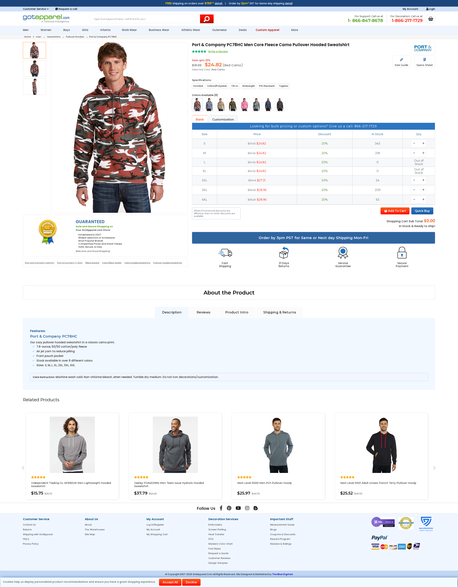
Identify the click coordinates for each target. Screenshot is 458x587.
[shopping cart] (430, 18)
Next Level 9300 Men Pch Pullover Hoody (264, 483)
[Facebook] (221, 509)
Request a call (68, 9)
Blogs (273, 529)
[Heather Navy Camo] (268, 104)
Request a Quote (218, 553)
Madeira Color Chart (220, 544)
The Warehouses (95, 529)
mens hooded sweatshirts (137, 262)
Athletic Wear (191, 30)
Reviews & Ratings (280, 544)
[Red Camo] (197, 104)
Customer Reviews (219, 558)
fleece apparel (92, 262)
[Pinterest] (229, 509)
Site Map (90, 534)
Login (431, 9)
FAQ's (26, 539)
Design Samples (218, 563)
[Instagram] (247, 509)
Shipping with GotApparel (38, 534)
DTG (210, 539)
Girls (85, 30)
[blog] (256, 509)
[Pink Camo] (244, 104)
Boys (67, 30)
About (88, 524)
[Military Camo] (233, 104)
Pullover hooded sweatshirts (167, 262)
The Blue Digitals (282, 574)
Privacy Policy (30, 544)
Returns (27, 529)
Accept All (170, 582)
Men (26, 30)
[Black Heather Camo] (280, 104)
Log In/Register (155, 524)
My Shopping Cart (157, 534)
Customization (223, 119)
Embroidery (215, 524)
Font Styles (214, 548)
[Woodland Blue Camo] (209, 104)
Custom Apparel (268, 30)
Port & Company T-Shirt (69, 262)
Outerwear (220, 30)
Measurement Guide (282, 524)
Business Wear (159, 30)
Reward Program (280, 539)
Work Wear (130, 30)
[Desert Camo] (221, 104)
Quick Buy (422, 211)
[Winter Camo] (256, 104)
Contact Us (29, 524)
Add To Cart (396, 211)
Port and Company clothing (39, 262)
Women (46, 30)
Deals (243, 30)
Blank (200, 119)
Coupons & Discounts (282, 534)
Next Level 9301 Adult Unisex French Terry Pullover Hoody (378, 483)
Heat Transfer (216, 534)
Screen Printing (217, 529)
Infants (105, 30)
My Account (410, 9)
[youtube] (238, 509)
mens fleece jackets (111, 262)
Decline (191, 582)
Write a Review (218, 51)
